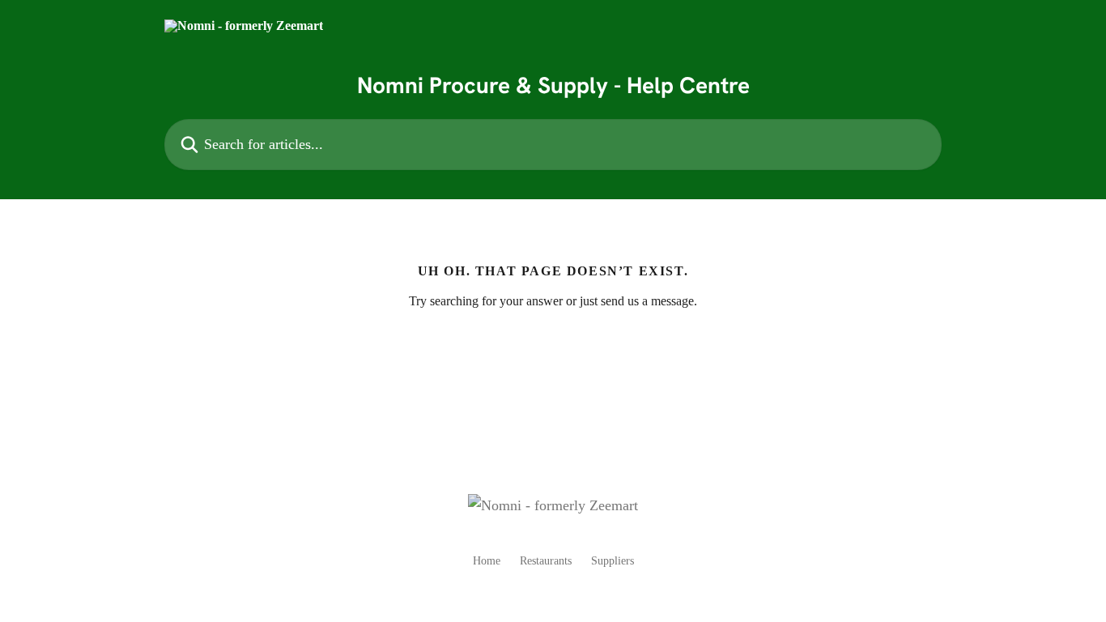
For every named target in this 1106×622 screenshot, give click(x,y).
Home (486, 561)
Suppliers (612, 561)
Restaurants (546, 561)
